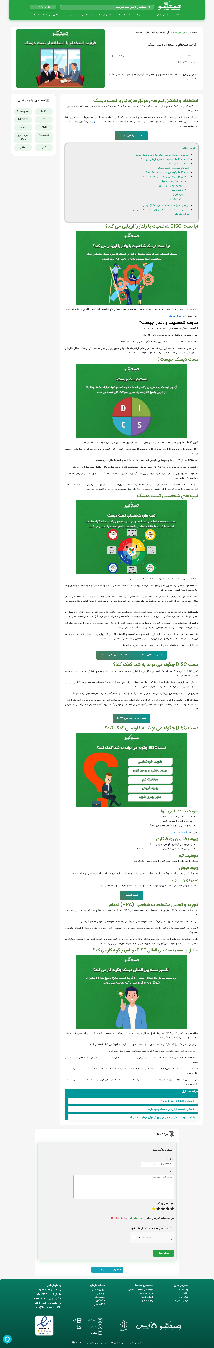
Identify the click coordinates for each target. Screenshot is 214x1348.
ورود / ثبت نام (41, 7)
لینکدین (73, 1327)
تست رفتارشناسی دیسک (131, 136)
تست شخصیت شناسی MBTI (131, 718)
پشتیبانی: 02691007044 (46, 1303)
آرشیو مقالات (177, 32)
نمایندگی (57, 15)
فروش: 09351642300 (47, 1294)
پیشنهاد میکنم (139, 1218)
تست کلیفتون (131, 895)
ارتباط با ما (34, 15)
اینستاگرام (93, 1320)
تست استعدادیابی (179, 832)
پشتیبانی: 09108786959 (45, 1299)
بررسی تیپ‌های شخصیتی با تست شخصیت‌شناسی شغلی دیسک (131, 655)
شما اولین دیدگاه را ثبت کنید (107, 1270)
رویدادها (46, 15)
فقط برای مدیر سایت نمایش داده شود (149, 1228)
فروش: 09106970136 (47, 1290)
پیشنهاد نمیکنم (120, 1218)
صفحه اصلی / (191, 32)
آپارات (74, 1320)
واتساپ (94, 1327)
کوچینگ (68, 15)
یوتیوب (94, 1333)
